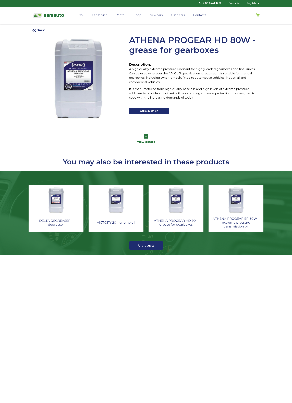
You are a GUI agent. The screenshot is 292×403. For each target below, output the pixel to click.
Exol (80, 15)
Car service (99, 15)
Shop (137, 15)
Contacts (199, 15)
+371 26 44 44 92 (211, 3)
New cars (156, 15)
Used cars (178, 15)
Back (41, 30)
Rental (120, 15)
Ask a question (149, 110)
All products (146, 245)
